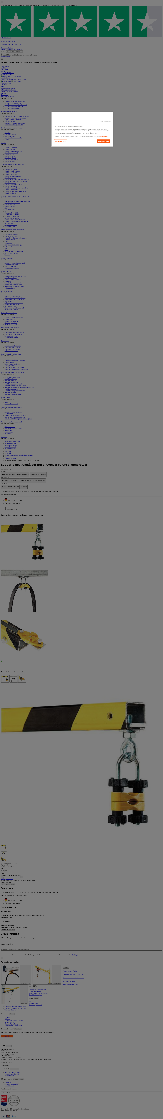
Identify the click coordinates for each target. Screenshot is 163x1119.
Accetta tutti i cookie (103, 141)
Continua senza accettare (105, 121)
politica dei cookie (104, 136)
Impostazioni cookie (60, 141)
